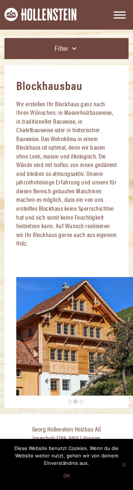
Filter (62, 48)
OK (66, 476)
